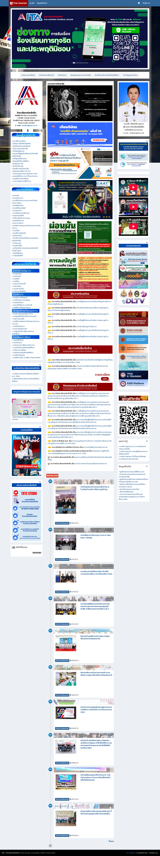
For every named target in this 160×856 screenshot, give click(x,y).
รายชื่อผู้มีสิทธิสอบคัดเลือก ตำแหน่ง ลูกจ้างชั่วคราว (78, 321)
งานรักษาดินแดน (19, 355)
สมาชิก (31, 3)
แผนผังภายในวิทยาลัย (21, 168)
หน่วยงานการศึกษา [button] (28, 75)
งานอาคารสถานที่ (19, 283)
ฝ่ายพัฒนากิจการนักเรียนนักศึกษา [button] (107, 75)
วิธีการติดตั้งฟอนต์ (126, 491)
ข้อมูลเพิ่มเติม (42, 3)
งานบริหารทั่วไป (18, 288)
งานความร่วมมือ (18, 318)
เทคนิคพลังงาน (18, 220)
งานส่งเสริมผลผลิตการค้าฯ (23, 313)
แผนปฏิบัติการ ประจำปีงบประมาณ (25, 176)
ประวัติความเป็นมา (19, 141)
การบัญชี (16, 230)
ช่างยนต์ (16, 195)
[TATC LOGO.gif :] (26, 95)
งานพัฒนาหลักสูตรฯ (20, 297)
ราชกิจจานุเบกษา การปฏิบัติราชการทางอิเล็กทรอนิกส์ (133, 452)
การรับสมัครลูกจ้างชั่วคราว (87, 326)
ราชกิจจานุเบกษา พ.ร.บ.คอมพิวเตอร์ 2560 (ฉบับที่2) (132, 447)
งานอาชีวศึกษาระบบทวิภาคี (22, 305)
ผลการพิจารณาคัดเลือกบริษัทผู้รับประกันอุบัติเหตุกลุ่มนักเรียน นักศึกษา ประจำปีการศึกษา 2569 (80, 361)
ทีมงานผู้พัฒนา (131, 853)
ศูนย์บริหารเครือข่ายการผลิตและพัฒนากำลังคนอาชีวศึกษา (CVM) (133, 480)
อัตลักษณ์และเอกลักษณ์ (21, 146)
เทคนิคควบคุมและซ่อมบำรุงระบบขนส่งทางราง (26, 226)
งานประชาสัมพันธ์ (19, 291)
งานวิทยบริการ (18, 302)
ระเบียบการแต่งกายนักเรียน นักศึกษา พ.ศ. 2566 (25, 375)
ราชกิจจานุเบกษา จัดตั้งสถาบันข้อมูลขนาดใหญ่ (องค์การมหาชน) (132, 457)
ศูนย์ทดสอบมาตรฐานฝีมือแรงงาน (132, 471)
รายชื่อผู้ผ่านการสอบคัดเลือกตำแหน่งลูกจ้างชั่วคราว (78, 315)
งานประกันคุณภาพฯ (20, 329)
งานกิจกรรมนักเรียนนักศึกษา (23, 352)
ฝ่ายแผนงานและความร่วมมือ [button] (80, 75)
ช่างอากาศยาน (18, 223)
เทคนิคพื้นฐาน (18, 253)
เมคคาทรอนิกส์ (18, 215)
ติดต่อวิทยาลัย (18, 166)
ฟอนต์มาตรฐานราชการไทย (129, 489)
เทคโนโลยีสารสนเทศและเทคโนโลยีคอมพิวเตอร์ (25, 249)
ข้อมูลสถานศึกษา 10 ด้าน (21, 171)
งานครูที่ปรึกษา (18, 340)
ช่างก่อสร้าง (17, 210)
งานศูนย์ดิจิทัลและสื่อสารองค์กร (24, 316)
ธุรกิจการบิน (17, 235)
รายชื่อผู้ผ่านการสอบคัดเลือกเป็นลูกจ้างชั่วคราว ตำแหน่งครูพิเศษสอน (79, 302)
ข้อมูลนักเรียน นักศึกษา (21, 161)
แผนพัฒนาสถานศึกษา (21, 178)
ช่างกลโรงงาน (18, 198)
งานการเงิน (17, 276)
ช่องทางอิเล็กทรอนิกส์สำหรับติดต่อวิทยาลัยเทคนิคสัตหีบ (80, 458)
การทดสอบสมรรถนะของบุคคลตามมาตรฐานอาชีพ (132, 475)
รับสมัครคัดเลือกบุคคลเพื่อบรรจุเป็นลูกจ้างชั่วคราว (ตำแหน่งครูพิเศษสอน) (78, 309)
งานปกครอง (17, 342)
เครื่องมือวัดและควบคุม (21, 218)
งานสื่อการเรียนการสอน (21, 307)
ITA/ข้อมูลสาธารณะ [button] (130, 75)
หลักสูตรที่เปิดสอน (19, 158)
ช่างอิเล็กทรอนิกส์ (19, 208)
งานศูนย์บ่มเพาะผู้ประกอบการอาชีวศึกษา (23, 332)
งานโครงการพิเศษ (19, 350)
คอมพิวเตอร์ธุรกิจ (19, 233)
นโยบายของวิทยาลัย (20, 148)
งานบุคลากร (17, 273)
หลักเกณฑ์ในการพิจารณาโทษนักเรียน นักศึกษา (25, 380)
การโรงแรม (17, 243)
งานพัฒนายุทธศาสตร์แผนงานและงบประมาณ (26, 322)
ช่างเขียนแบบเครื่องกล (21, 213)
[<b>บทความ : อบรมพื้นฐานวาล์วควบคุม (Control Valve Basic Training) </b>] (66, 542)
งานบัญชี (16, 278)
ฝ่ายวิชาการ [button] (62, 75)
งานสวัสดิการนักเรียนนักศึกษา (23, 347)
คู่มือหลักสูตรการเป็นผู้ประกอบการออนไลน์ (25, 418)
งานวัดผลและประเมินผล (21, 300)
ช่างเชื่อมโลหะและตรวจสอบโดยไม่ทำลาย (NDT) (24, 201)
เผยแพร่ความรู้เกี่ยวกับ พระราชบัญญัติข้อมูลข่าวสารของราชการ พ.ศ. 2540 (80, 452)
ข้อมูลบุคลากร (18, 163)
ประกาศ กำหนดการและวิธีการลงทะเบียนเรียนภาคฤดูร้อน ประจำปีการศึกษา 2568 (132, 497)
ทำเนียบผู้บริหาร (18, 151)
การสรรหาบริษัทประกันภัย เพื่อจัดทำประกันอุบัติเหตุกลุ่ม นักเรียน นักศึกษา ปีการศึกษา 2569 (78, 367)
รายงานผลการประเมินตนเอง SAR (25, 173)
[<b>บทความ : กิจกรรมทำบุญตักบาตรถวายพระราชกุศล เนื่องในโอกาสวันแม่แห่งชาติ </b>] (66, 643)
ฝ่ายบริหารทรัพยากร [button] (46, 75)
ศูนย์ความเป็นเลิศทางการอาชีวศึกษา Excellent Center (132, 485)
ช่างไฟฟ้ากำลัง (18, 205)
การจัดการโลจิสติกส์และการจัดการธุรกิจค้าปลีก (25, 239)
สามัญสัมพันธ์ (18, 255)
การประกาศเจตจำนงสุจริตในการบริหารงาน (91, 463)
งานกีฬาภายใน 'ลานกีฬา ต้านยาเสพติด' (27, 357)
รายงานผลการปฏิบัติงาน (22, 181)
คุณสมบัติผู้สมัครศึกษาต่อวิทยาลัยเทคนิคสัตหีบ (25, 154)
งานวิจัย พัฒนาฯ (19, 326)
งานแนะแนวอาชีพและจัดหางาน (24, 345)
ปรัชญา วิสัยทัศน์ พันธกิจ (22, 143)
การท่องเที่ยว (17, 245)
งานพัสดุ (16, 281)
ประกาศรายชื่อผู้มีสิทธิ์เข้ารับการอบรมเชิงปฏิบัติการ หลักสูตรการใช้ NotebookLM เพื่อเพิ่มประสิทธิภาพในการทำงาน (79, 420)
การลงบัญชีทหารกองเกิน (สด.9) (95, 447)
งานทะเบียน (17, 286)
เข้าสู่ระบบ (146, 3)
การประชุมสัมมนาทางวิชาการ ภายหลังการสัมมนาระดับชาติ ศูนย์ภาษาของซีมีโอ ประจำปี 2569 (80, 442)
